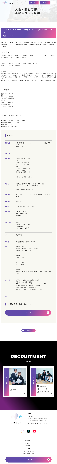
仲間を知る (28, 445)
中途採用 (33, 2)
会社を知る (28, 440)
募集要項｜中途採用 (28, 451)
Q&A (28, 448)
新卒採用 (44, 2)
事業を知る (28, 443)
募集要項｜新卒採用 (28, 453)
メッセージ (28, 437)
